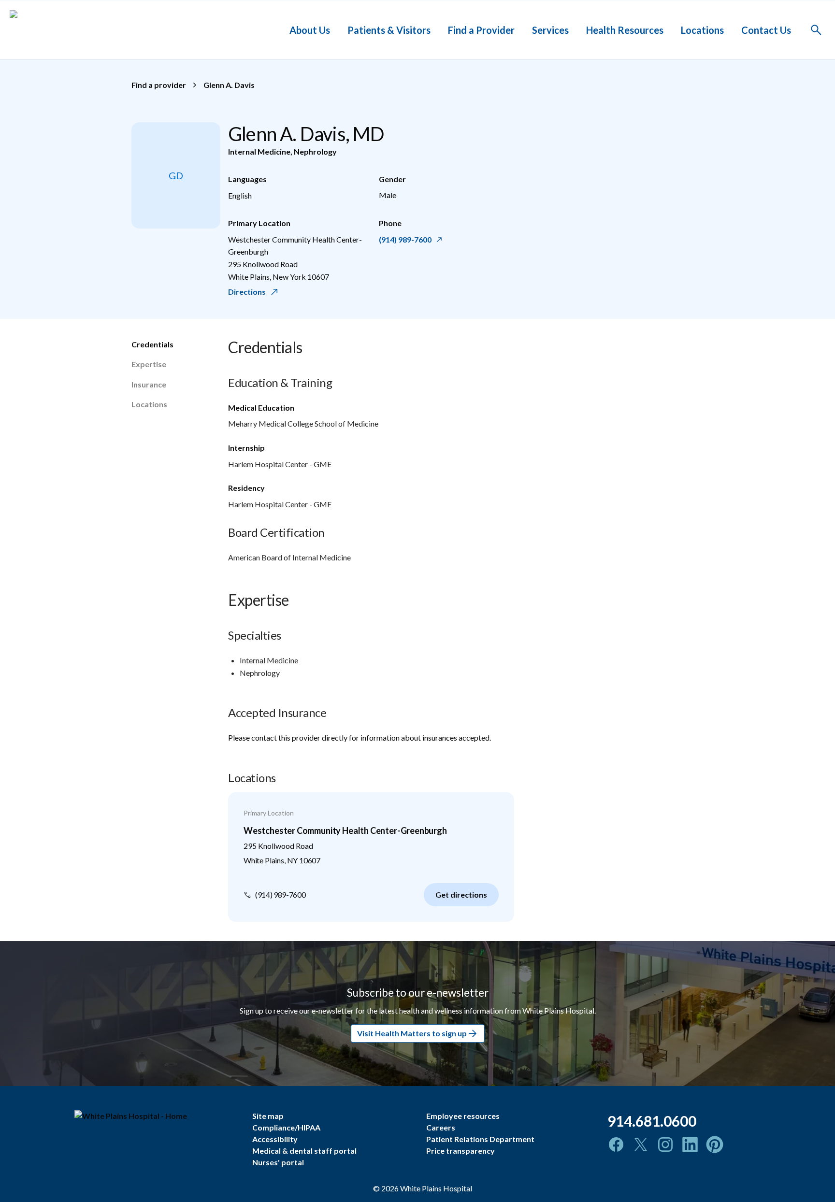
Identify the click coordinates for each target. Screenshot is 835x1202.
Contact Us (766, 29)
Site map (268, 1115)
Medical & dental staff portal (304, 1150)
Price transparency (460, 1150)
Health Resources (624, 29)
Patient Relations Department (480, 1139)
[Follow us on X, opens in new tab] (640, 1144)
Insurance (148, 384)
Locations (702, 29)
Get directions (461, 894)
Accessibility (275, 1139)
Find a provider (158, 84)
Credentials (152, 344)
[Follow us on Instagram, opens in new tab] (665, 1144)
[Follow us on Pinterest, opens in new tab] (714, 1144)
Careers (440, 1127)
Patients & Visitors (389, 29)
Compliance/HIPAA (286, 1127)
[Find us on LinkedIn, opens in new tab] (690, 1144)
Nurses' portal (278, 1162)
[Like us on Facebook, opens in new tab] (616, 1144)
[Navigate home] (156, 1116)
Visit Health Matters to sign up (412, 1033)
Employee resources (463, 1115)
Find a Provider (481, 29)
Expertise (148, 364)
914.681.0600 (651, 1121)
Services (550, 29)
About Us (309, 29)
